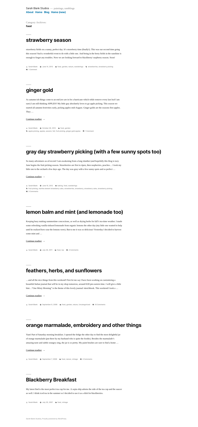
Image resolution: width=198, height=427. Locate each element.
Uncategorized (84, 305)
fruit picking (60, 131)
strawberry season (48, 40)
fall (54, 131)
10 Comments (100, 305)
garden (64, 67)
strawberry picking (106, 67)
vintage (75, 359)
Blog (46, 12)
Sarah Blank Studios (37, 8)
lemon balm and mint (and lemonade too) (74, 212)
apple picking (33, 131)
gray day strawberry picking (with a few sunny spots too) (93, 151)
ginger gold (39, 90)
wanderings (78, 67)
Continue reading (35, 119)
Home (38, 12)
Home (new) (58, 12)
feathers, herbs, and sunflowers (64, 270)
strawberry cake (90, 189)
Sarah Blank (33, 67)
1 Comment (32, 69)
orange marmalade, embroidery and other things (83, 325)
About (30, 12)
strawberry (79, 189)
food (59, 67)
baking (60, 186)
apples (42, 131)
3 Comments (33, 191)
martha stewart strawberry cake (51, 189)
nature (70, 67)
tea (62, 250)
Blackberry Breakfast (51, 380)
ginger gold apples (73, 131)
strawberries (93, 67)
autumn (49, 131)
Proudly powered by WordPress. (54, 419)
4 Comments (73, 250)
